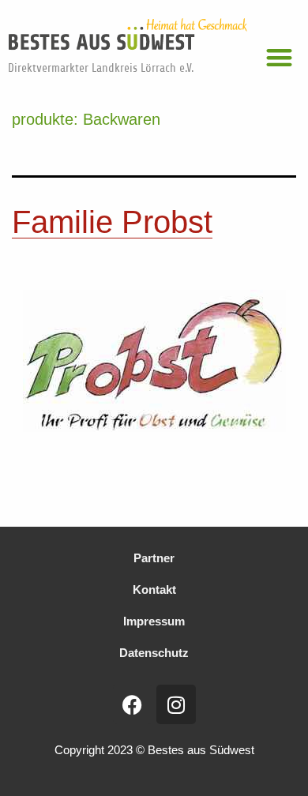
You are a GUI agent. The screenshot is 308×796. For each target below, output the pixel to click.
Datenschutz (154, 652)
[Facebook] (132, 704)
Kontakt (154, 589)
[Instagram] (176, 704)
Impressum (154, 621)
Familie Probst (112, 222)
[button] (280, 57)
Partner (154, 558)
